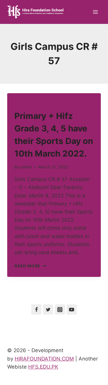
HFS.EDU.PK (43, 367)
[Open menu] (95, 11)
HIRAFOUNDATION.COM (44, 359)
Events (22, 103)
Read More (30, 265)
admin (26, 167)
